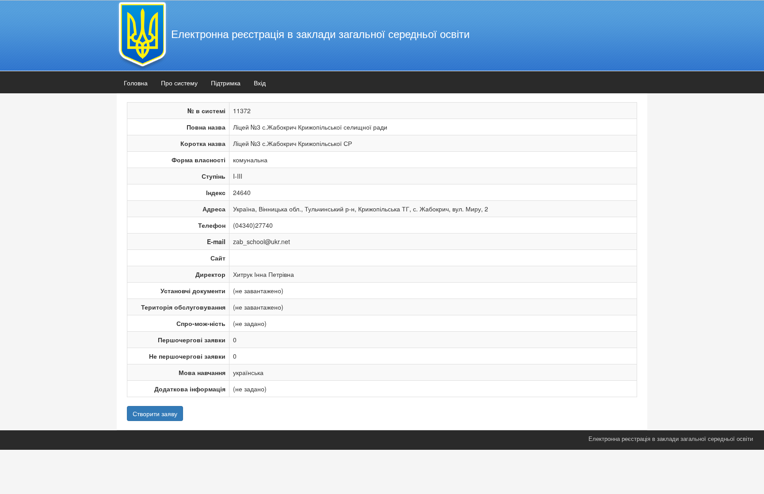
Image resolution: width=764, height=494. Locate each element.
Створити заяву (155, 413)
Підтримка (226, 82)
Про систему (179, 82)
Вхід (260, 82)
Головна (136, 82)
